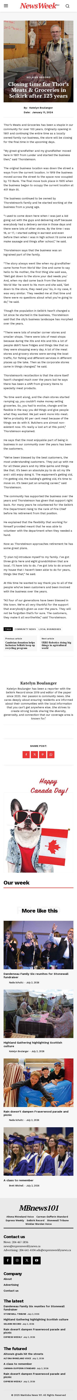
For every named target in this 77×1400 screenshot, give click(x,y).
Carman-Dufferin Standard (19, 1368)
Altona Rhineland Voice (17, 1358)
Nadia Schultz (16, 982)
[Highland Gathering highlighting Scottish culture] (38, 1014)
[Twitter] (34, 754)
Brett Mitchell (16, 1185)
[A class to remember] (38, 1151)
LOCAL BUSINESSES (50, 629)
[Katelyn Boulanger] (38, 668)
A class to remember (18, 1180)
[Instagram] (17, 1260)
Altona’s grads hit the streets (23, 1354)
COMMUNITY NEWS (25, 629)
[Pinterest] (42, 754)
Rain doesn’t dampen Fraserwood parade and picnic (36, 1113)
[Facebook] (26, 754)
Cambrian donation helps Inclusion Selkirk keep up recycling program (20, 645)
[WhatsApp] (50, 754)
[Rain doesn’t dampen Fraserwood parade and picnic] (38, 1082)
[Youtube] (37, 1260)
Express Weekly (13, 1337)
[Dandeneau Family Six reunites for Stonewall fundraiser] (38, 945)
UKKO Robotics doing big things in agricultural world (56, 645)
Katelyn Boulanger (41, 107)
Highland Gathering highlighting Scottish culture (36, 1319)
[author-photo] (6, 982)
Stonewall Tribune (15, 1314)
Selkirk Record (39, 77)
